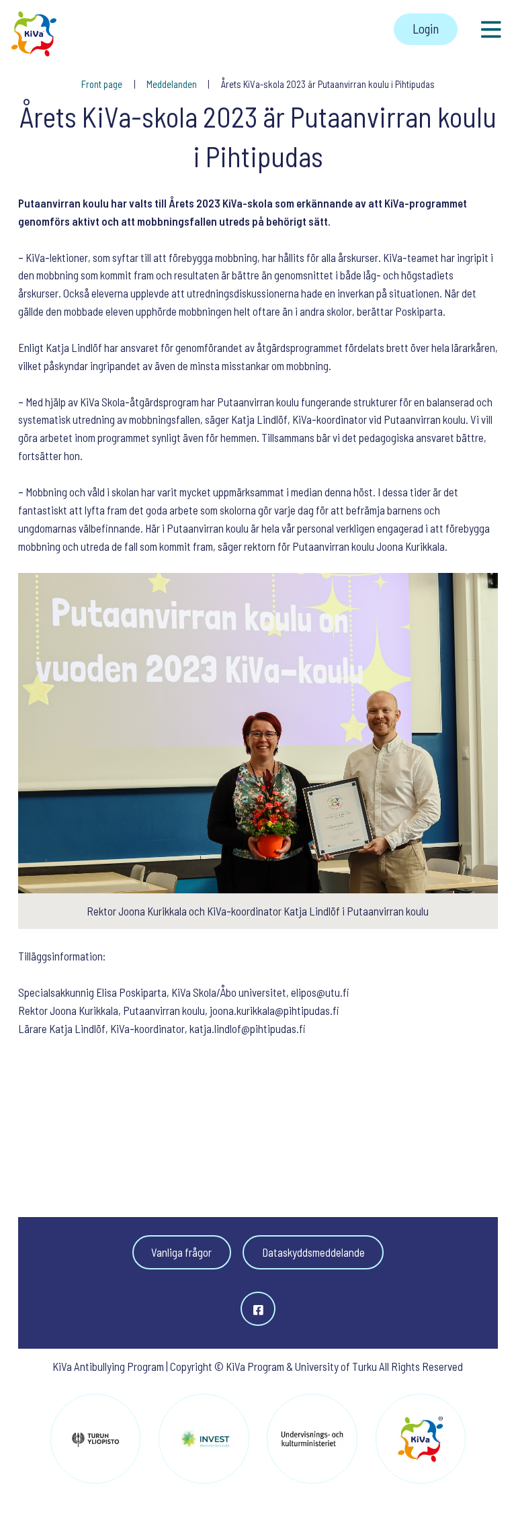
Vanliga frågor (181, 1252)
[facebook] (258, 1309)
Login (426, 28)
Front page (102, 84)
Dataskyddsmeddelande (313, 1252)
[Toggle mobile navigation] (491, 29)
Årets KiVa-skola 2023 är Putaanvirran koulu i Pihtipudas (328, 84)
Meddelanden (172, 84)
